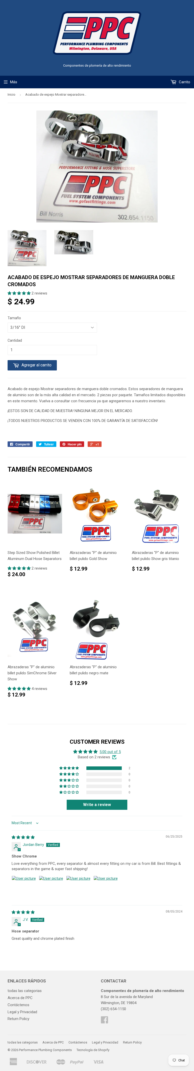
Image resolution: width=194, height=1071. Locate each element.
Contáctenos (18, 1005)
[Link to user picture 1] (24, 888)
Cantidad (15, 340)
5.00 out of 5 (110, 751)
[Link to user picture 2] (51, 888)
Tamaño (14, 318)
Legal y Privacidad (22, 1012)
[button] (20, 293)
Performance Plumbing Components (45, 1050)
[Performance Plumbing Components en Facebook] (104, 1021)
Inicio (11, 94)
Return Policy (18, 1018)
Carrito (184, 82)
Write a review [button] (97, 804)
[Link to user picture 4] (105, 888)
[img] (23, 837)
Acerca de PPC (20, 998)
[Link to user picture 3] (78, 888)
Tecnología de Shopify (93, 1050)
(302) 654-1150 (113, 1009)
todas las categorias (25, 990)
